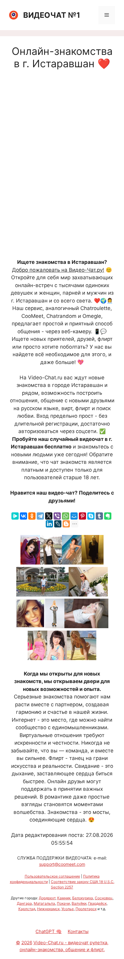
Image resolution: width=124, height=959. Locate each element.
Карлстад (26, 909)
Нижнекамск (48, 909)
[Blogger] (66, 523)
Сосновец (104, 898)
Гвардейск (97, 903)
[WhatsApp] (65, 516)
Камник (63, 898)
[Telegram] (40, 516)
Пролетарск (86, 909)
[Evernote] (107, 516)
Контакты (78, 931)
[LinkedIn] (49, 523)
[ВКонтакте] (23, 516)
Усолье (67, 909)
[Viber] (57, 516)
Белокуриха (82, 898)
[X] (48, 516)
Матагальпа (44, 903)
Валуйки (79, 903)
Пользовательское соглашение (52, 876)
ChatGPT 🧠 (49, 931)
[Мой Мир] (74, 516)
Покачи (63, 903)
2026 (26, 942)
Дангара (24, 903)
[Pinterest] (82, 516)
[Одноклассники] (32, 516)
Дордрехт (47, 898)
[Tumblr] (99, 516)
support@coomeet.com (62, 864)
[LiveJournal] (57, 523)
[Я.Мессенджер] (15, 516)
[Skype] (91, 516)
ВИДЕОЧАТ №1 (51, 15)
